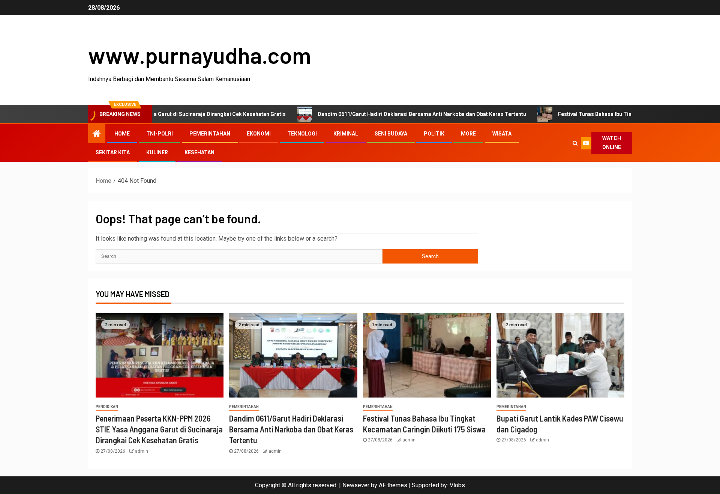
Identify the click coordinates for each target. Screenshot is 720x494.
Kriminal (345, 134)
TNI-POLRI (159, 134)
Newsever (355, 485)
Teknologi (302, 134)
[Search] (575, 143)
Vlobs (457, 485)
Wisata (502, 134)
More (468, 134)
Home (122, 134)
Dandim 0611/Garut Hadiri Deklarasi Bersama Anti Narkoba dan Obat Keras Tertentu (402, 114)
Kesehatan (199, 152)
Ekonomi (259, 134)
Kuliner (157, 152)
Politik (434, 134)
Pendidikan (107, 407)
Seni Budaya (391, 134)
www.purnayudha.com (199, 54)
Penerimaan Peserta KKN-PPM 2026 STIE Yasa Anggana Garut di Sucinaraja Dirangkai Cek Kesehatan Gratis (159, 429)
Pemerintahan (209, 134)
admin (141, 451)
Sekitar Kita (113, 152)
